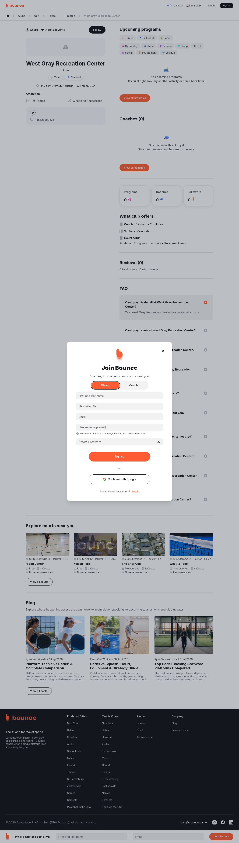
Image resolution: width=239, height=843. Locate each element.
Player (105, 385)
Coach (133, 385)
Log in (135, 491)
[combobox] (119, 406)
